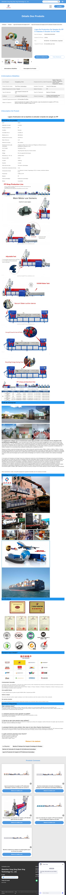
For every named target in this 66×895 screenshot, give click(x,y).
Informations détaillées (10, 68)
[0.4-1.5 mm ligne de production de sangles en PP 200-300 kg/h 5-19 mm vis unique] (17, 806)
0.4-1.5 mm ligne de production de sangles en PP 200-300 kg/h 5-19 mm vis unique (17, 818)
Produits (9, 24)
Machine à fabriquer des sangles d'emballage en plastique (27, 746)
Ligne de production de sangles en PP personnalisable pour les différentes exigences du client (49, 818)
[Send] (63, 892)
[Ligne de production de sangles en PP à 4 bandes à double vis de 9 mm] (17, 42)
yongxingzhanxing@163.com (10, 877)
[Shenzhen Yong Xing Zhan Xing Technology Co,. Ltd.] (9, 6)
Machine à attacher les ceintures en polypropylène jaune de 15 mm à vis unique (16, 850)
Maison (4, 24)
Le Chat (59, 6)
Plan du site (16, 892)
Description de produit (30, 68)
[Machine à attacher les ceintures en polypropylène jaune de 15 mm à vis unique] (17, 838)
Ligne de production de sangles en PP (21, 24)
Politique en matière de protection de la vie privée (8, 892)
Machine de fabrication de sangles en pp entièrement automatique (19, 749)
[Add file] (40, 892)
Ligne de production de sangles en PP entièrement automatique (18, 752)
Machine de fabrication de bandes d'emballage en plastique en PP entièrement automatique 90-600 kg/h (49, 787)
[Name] (58, 1)
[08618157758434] (36, 880)
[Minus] (63, 864)
